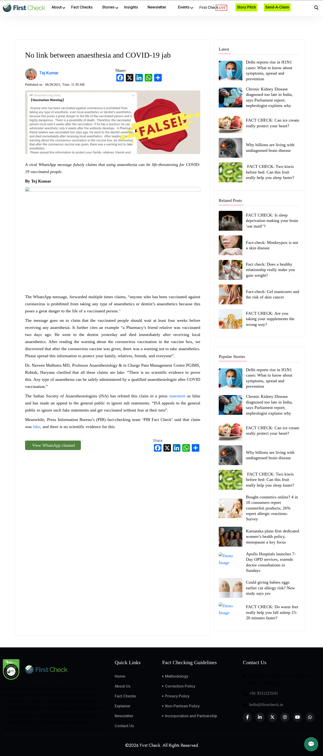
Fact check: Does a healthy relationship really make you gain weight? (270, 270)
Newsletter (124, 716)
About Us (123, 686)
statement (177, 396)
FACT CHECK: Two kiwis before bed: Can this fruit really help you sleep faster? (270, 172)
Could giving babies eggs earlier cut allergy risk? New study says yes (270, 588)
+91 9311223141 (263, 693)
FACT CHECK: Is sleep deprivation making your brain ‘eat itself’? (272, 221)
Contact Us (124, 726)
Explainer (123, 706)
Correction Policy (180, 686)
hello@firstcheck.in (266, 704)
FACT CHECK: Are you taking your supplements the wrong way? (270, 319)
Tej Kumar (49, 72)
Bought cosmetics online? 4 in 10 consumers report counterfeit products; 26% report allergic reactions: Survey (272, 508)
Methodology (176, 676)
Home (120, 676)
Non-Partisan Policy (182, 706)
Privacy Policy (177, 696)
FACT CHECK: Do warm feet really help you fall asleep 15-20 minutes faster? (272, 612)
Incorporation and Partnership (191, 716)
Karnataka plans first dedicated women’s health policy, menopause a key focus (272, 536)
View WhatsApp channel (53, 445)
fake (36, 426)
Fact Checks (125, 696)
